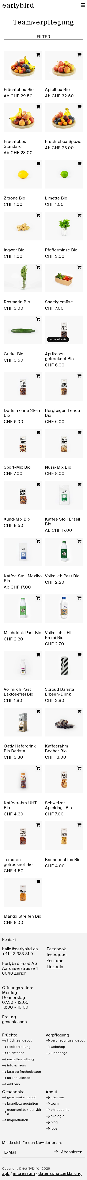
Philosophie (60, 1110)
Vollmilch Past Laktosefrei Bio (18, 692)
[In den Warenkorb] (38, 54)
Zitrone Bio (14, 198)
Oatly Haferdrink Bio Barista (20, 748)
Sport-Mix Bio (17, 467)
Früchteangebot (19, 1040)
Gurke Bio (13, 353)
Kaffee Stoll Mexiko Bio (23, 578)
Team (54, 1103)
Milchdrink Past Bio (22, 632)
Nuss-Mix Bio (58, 467)
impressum (24, 1173)
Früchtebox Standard (15, 144)
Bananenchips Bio (63, 859)
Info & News (16, 1065)
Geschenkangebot (21, 1097)
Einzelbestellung (20, 1059)
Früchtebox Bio (19, 89)
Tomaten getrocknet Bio (18, 862)
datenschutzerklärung (60, 1173)
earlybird (30, 1168)
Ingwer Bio (14, 250)
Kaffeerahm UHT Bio (20, 805)
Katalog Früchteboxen (24, 1072)
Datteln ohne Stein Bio (22, 413)
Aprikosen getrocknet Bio (59, 356)
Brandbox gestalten (22, 1103)
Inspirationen (17, 1120)
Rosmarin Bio (17, 302)
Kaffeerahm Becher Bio (56, 748)
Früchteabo (15, 1053)
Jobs (54, 1128)
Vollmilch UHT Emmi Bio (58, 635)
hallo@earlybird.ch (20, 949)
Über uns (58, 1097)
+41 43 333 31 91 (18, 953)
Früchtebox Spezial (64, 141)
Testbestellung (18, 1047)
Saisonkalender (19, 1078)
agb (6, 1173)
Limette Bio (56, 198)
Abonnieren (71, 1152)
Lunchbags (59, 1053)
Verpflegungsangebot (68, 1040)
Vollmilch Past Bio (62, 576)
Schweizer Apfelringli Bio (58, 805)
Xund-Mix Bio (17, 519)
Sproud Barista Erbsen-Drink (59, 692)
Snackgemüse (59, 302)
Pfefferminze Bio (61, 250)
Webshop (58, 1047)
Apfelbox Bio (57, 89)
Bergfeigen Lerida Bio (62, 413)
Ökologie (58, 1116)
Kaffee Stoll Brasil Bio (62, 521)
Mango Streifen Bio (22, 916)
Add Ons (13, 1084)
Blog (54, 1122)
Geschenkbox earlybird (24, 1112)
